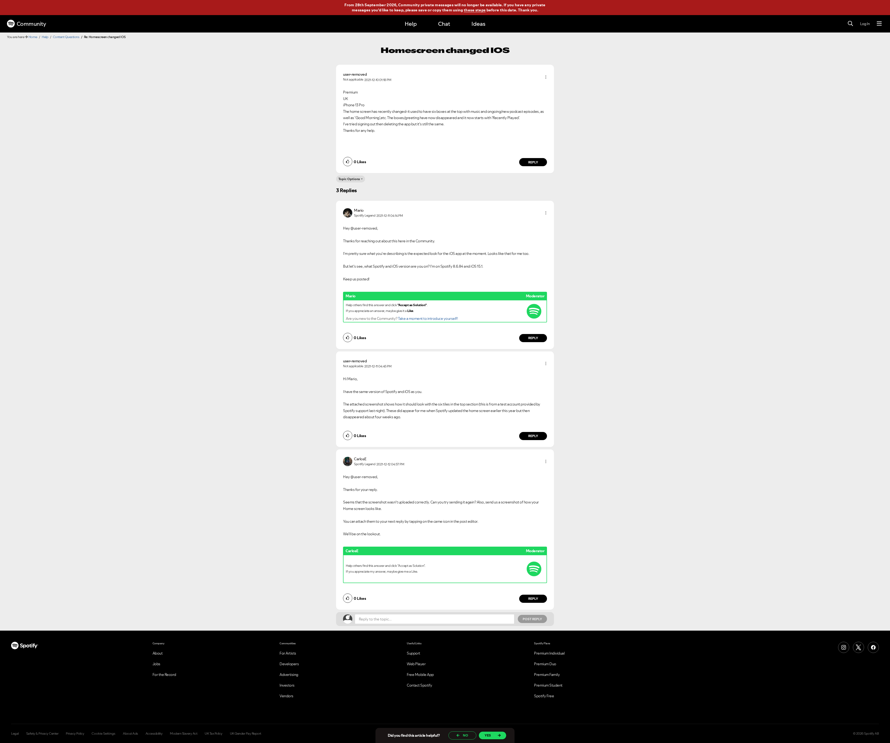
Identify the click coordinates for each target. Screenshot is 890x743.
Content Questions (66, 37)
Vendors (286, 695)
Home (33, 37)
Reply (533, 162)
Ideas (478, 24)
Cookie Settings (103, 733)
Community (31, 24)
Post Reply (532, 619)
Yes (488, 735)
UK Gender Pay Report (245, 733)
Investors (287, 685)
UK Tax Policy (213, 733)
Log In (865, 23)
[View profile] (347, 212)
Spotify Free (544, 695)
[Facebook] (873, 647)
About (158, 653)
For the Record (164, 674)
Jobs (156, 663)
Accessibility (154, 733)
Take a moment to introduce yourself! (428, 318)
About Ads (130, 733)
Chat (444, 24)
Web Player (416, 663)
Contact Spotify (419, 685)
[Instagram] (843, 647)
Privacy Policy (75, 733)
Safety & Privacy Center (42, 733)
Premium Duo (545, 663)
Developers (289, 663)
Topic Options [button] (349, 179)
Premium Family (547, 674)
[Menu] (879, 23)
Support (413, 653)
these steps (475, 10)
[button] (545, 77)
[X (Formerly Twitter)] (858, 647)
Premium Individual (549, 653)
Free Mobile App (420, 674)
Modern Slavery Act (183, 733)
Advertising (289, 674)
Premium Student (548, 685)
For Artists (288, 653)
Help (411, 24)
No (465, 735)
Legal (15, 733)
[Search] (850, 24)
